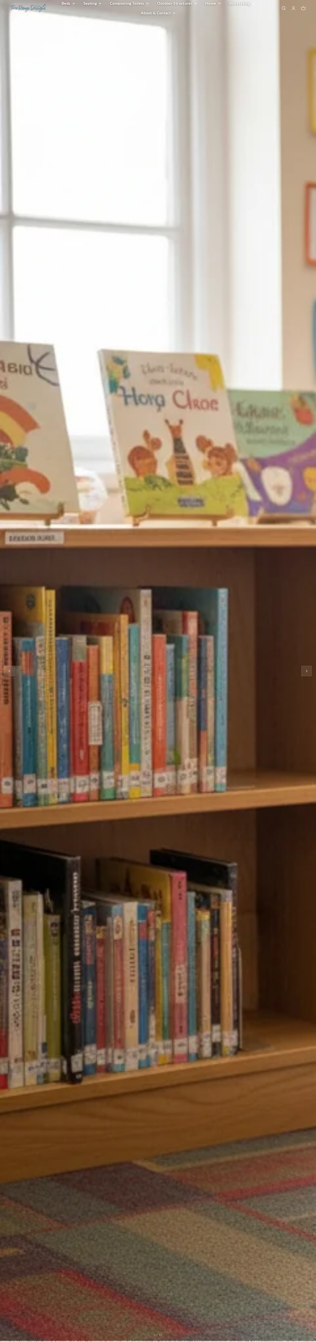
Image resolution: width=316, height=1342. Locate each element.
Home (210, 3)
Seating (90, 3)
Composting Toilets (127, 3)
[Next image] (306, 671)
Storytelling (239, 3)
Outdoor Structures (174, 3)
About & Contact (156, 13)
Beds (65, 3)
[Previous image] (9, 671)
